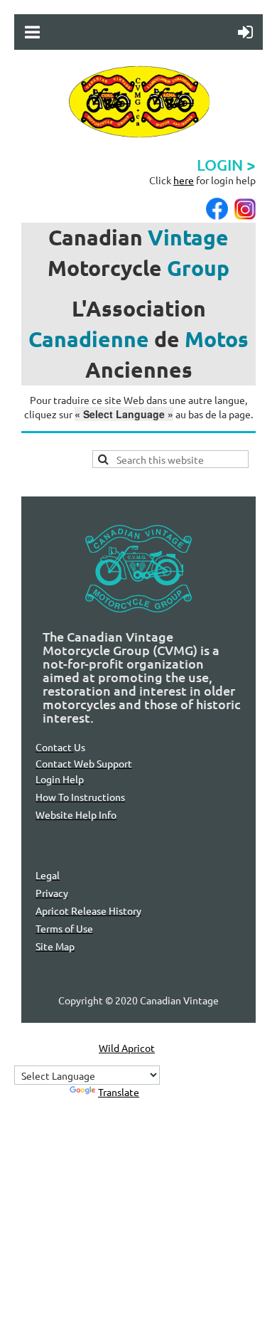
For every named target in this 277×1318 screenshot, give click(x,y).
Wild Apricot (127, 1047)
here (183, 180)
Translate (118, 1091)
